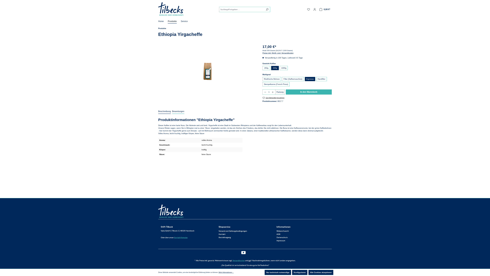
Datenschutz (282, 237)
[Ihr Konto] (315, 9)
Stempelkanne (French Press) (276, 84)
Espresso (310, 79)
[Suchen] (267, 9)
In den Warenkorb (308, 92)
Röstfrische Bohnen (272, 79)
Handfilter (321, 79)
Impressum (281, 241)
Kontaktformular (180, 238)
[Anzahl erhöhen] (272, 92)
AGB (278, 234)
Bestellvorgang (225, 237)
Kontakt (222, 234)
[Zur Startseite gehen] (171, 9)
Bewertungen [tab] (178, 111)
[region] (208, 71)
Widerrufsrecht (283, 231)
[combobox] (241, 9)
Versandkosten (238, 261)
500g (275, 68)
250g (266, 68)
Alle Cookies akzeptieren (321, 272)
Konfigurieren (300, 272)
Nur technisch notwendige (277, 272)
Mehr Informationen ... (226, 272)
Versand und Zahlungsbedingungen (233, 231)
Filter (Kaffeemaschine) (293, 79)
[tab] (164, 111)
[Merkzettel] (308, 9)
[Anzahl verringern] (265, 92)
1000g (283, 68)
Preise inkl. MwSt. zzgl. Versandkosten (277, 53)
